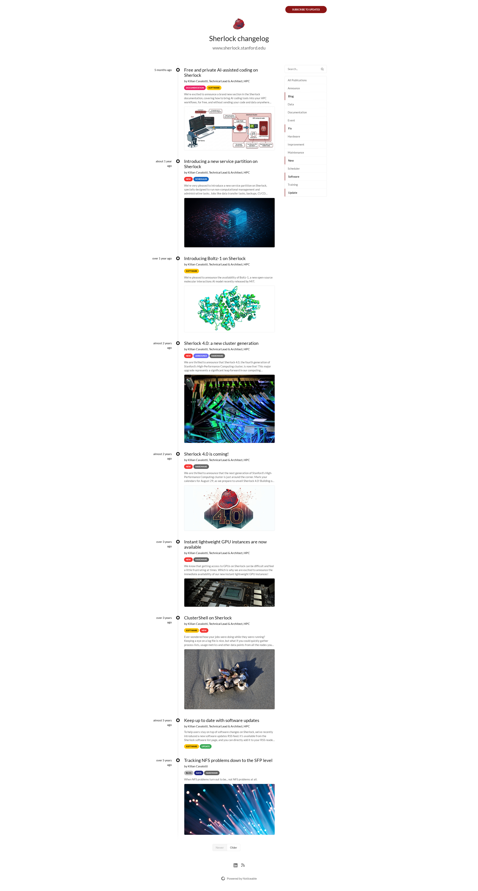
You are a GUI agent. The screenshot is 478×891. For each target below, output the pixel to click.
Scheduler (294, 168)
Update (292, 192)
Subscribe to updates (306, 9)
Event (291, 120)
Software (293, 176)
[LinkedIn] (237, 865)
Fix (290, 128)
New (291, 160)
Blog (291, 96)
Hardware (294, 136)
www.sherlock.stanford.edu (239, 47)
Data (291, 104)
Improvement (296, 144)
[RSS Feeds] (243, 865)
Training (293, 184)
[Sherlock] (239, 24)
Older (233, 847)
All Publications (297, 80)
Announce (294, 88)
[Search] (322, 69)
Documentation (297, 112)
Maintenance (296, 152)
